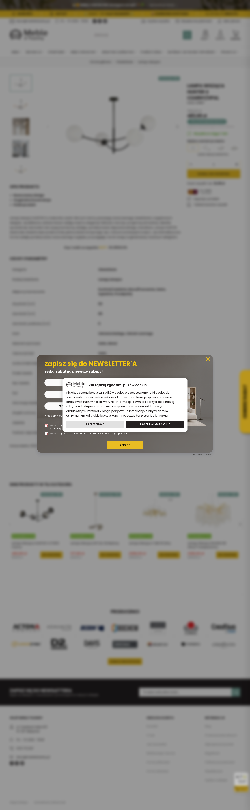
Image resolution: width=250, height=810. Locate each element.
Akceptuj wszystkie (155, 424)
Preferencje (95, 424)
